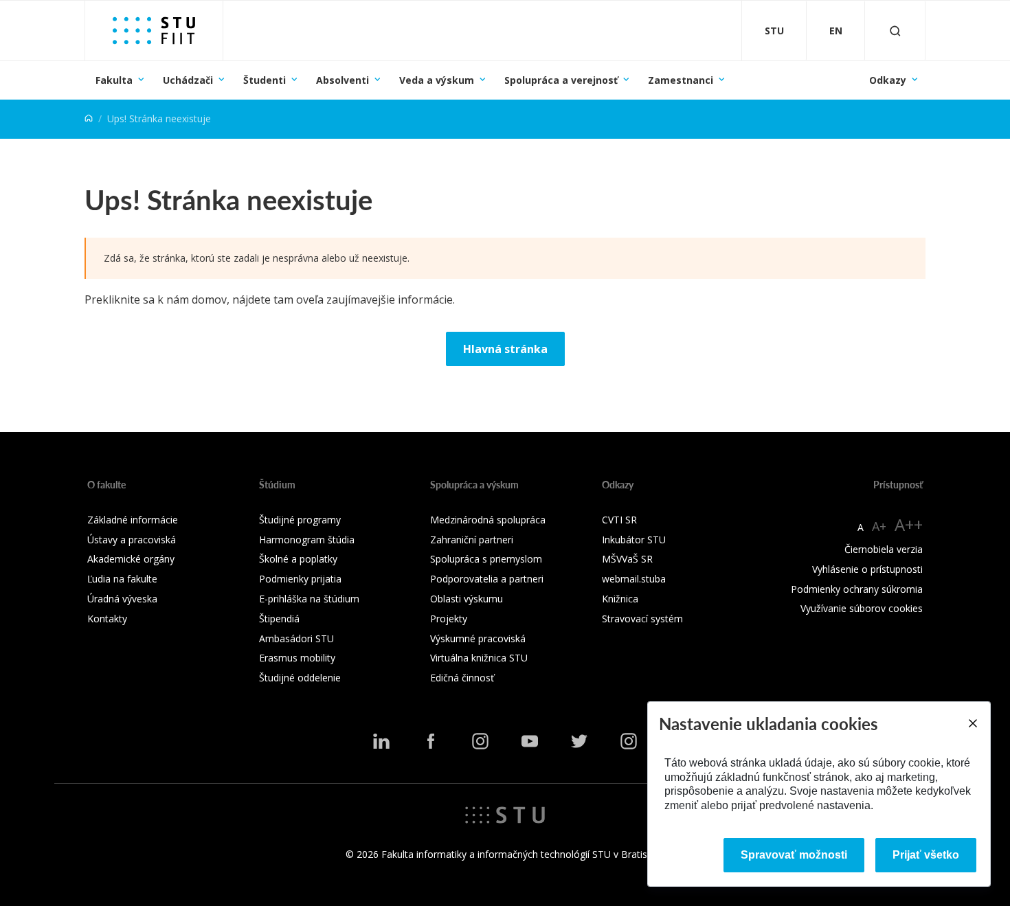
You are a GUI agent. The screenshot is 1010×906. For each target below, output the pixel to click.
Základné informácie (132, 519)
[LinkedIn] (381, 741)
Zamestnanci (680, 80)
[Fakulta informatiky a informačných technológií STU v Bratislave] (154, 30)
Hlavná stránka (505, 348)
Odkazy (887, 80)
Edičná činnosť (462, 677)
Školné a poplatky (298, 558)
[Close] (972, 723)
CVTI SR (619, 519)
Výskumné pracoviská (478, 638)
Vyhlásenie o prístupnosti (867, 569)
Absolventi (342, 80)
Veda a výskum (436, 80)
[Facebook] (431, 741)
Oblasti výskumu (466, 598)
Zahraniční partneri (471, 539)
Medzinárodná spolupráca (488, 519)
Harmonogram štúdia (307, 539)
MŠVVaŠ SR (627, 558)
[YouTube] (530, 741)
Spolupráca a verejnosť (561, 80)
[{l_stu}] (505, 814)
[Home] (89, 118)
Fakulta (114, 80)
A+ (879, 526)
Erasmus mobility (297, 657)
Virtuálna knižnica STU (479, 657)
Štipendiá (279, 618)
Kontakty (107, 618)
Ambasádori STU (296, 638)
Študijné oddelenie (300, 677)
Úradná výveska (122, 598)
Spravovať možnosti (794, 855)
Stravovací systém (642, 618)
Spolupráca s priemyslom (486, 558)
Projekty (448, 618)
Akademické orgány (131, 558)
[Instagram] (480, 741)
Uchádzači (188, 80)
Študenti (264, 80)
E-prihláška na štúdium (309, 598)
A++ (909, 524)
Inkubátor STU (634, 539)
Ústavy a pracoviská (131, 539)
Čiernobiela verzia (883, 549)
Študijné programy (300, 519)
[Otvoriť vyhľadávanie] (895, 30)
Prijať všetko (926, 855)
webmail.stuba (634, 578)
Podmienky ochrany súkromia (857, 589)
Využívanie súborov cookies (861, 608)
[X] (579, 741)
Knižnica (620, 598)
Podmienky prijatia (300, 578)
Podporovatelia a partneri (486, 578)
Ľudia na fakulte (122, 578)
